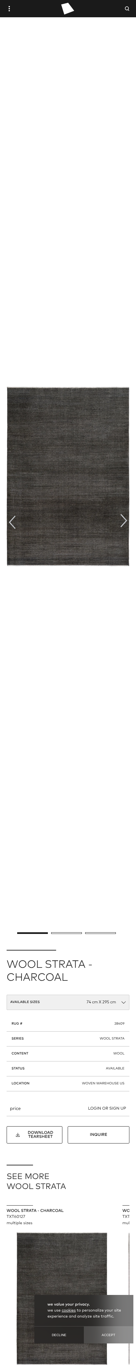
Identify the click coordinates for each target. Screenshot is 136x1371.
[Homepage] (67, 8)
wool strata (112, 1039)
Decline (59, 1335)
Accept (108, 1335)
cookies (69, 1311)
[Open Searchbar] (127, 8)
